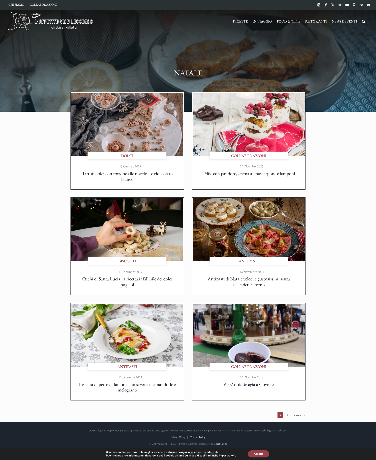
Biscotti (127, 261)
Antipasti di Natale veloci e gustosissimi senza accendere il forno (249, 281)
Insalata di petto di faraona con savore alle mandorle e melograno (127, 387)
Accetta (258, 454)
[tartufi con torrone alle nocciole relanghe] (127, 94)
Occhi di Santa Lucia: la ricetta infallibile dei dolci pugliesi (127, 281)
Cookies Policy (197, 437)
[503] (249, 94)
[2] (127, 305)
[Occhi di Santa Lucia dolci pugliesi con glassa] (127, 200)
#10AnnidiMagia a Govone (249, 384)
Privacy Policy (178, 437)
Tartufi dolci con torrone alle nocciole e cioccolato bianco (127, 176)
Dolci (127, 155)
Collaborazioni (248, 155)
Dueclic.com (220, 443)
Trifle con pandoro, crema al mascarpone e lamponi (248, 173)
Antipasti (249, 261)
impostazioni (227, 455)
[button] (363, 21)
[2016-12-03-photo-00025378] (249, 305)
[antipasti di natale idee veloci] (249, 200)
